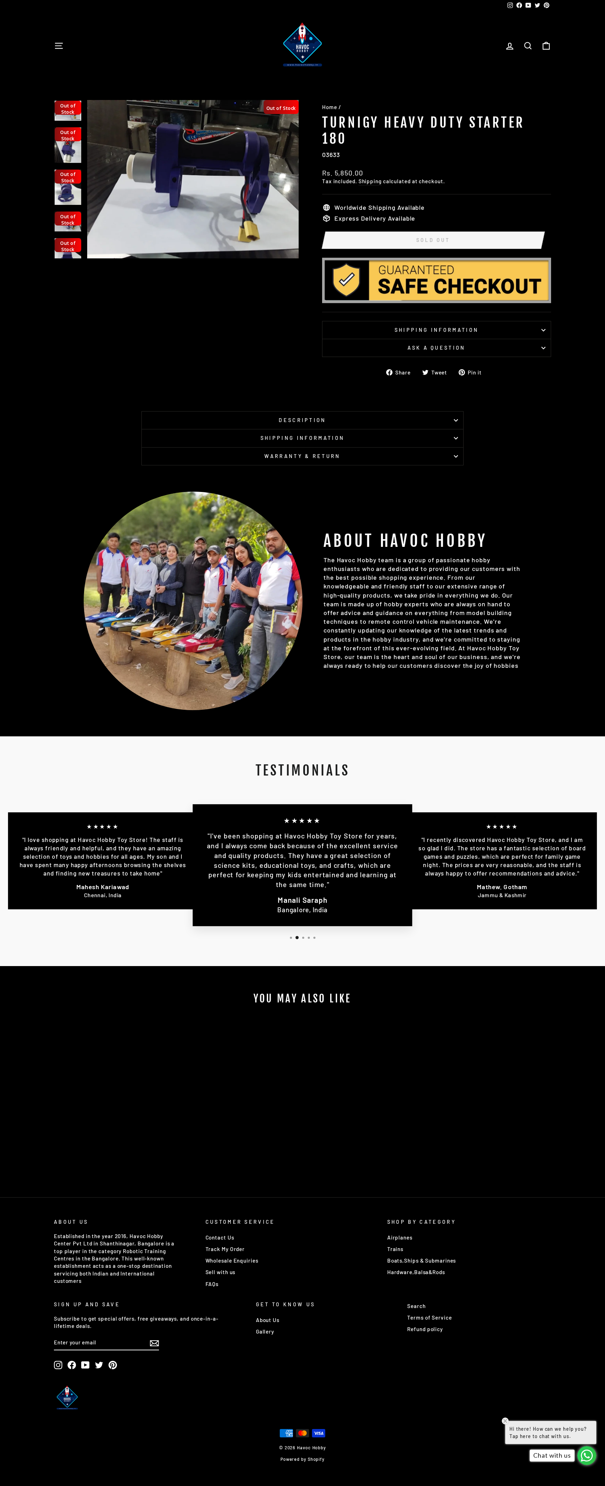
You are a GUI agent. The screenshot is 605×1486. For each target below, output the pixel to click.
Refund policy (425, 1329)
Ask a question (436, 348)
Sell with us (221, 1272)
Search (416, 1306)
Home (329, 107)
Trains (395, 1249)
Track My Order (225, 1249)
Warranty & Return (302, 456)
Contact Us (220, 1237)
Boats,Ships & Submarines (421, 1260)
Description (302, 420)
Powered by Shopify (302, 1459)
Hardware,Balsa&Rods (416, 1272)
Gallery (265, 1331)
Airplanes (399, 1237)
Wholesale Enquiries (232, 1260)
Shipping (370, 181)
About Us (267, 1320)
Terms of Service (429, 1317)
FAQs (212, 1284)
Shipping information (437, 330)
